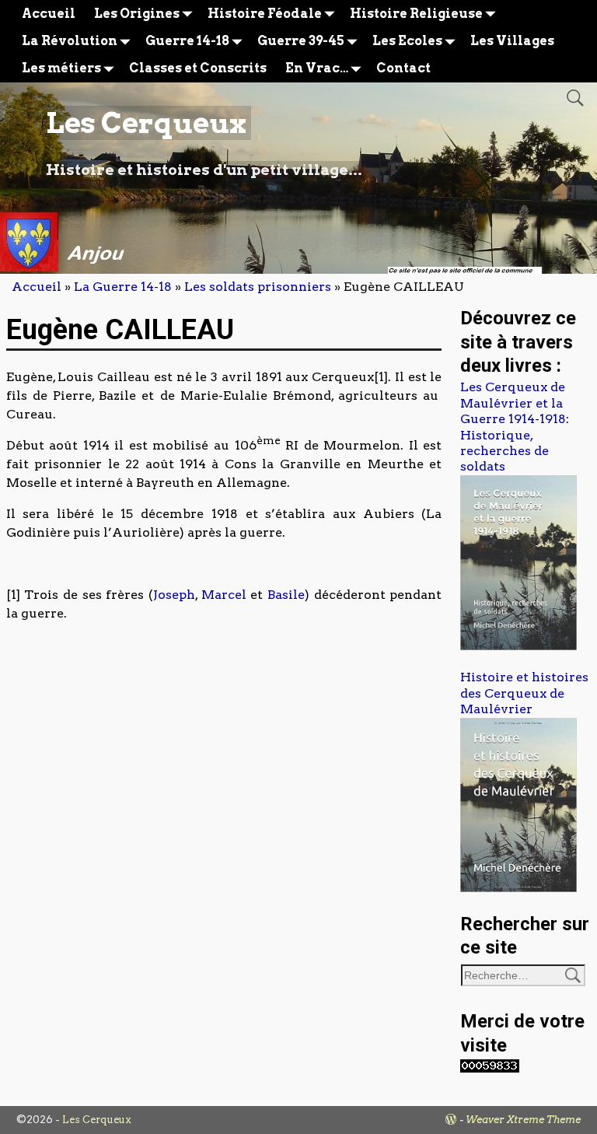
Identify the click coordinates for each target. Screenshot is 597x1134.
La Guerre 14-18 (123, 286)
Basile (286, 594)
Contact (403, 68)
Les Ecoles (407, 40)
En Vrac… (316, 68)
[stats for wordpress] (489, 1068)
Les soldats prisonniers (257, 286)
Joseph (174, 594)
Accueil (48, 13)
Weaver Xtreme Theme (523, 1119)
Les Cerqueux (146, 123)
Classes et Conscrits (198, 68)
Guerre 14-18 (187, 40)
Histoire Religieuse (416, 13)
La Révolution (69, 40)
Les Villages (512, 40)
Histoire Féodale (265, 13)
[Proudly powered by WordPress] (451, 1119)
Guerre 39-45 (300, 40)
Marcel (223, 594)
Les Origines (137, 13)
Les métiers (61, 68)
